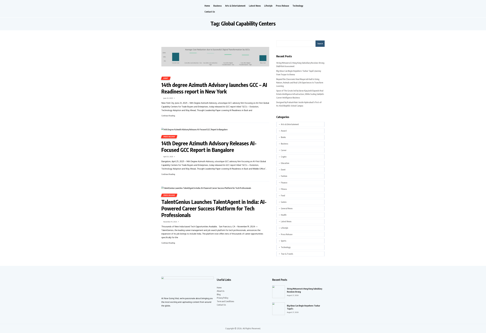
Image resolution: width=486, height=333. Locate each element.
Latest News (255, 6)
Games (284, 202)
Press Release (282, 6)
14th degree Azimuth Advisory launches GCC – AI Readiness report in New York (214, 88)
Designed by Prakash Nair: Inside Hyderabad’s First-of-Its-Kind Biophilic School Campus (299, 104)
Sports (283, 241)
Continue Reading (168, 116)
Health (283, 215)
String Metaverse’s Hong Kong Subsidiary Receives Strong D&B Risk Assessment (300, 65)
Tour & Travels (287, 254)
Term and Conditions (225, 301)
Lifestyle (268, 6)
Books (283, 137)
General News (287, 208)
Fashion (284, 176)
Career (284, 150)
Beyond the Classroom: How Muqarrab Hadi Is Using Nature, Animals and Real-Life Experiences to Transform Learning (299, 82)
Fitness (284, 189)
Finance (284, 182)
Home (207, 6)
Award (284, 131)
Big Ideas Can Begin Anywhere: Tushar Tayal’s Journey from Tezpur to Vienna (298, 73)
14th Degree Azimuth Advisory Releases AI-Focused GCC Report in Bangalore (209, 146)
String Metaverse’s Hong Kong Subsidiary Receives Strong (304, 290)
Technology (297, 6)
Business (217, 6)
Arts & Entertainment (235, 6)
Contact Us (210, 12)
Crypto (283, 156)
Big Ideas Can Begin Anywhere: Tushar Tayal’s (303, 307)
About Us (220, 291)
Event (165, 78)
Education (285, 163)
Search (320, 43)
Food (283, 195)
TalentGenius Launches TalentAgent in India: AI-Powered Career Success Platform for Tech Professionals (214, 208)
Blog (219, 294)
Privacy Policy (222, 298)
